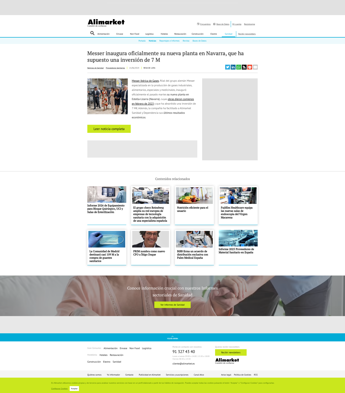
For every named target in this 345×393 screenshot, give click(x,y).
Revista (186, 40)
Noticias (152, 40)
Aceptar (74, 388)
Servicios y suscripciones (177, 374)
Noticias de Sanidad (95, 68)
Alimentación (103, 33)
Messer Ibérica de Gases (145, 80)
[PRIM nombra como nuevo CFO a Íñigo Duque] (150, 247)
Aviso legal (226, 374)
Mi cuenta (236, 24)
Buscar (92, 33)
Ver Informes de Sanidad (172, 304)
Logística (149, 33)
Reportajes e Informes (169, 40)
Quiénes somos (94, 374)
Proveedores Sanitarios (115, 68)
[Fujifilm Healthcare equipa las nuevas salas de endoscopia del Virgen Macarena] (238, 205)
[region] (172, 385)
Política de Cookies (242, 374)
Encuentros (205, 24)
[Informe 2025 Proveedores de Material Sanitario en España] (238, 247)
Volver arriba (172, 338)
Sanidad (228, 33)
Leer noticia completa (109, 129)
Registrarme (249, 24)
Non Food (134, 33)
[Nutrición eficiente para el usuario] (194, 205)
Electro (214, 33)
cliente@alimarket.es (183, 363)
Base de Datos (222, 24)
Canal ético (199, 374)
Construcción (197, 33)
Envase (119, 33)
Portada (142, 40)
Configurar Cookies (59, 388)
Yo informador (113, 374)
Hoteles (164, 33)
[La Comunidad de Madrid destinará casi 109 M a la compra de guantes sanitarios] (106, 247)
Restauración (180, 33)
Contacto (129, 374)
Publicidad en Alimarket (150, 374)
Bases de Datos (199, 40)
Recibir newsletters (247, 33)
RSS (256, 374)
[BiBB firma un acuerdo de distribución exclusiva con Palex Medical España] (194, 247)
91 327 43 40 (183, 351)
